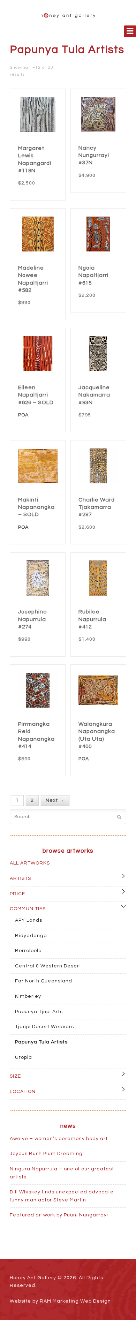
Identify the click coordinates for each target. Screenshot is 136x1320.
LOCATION (23, 1091)
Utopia (23, 1057)
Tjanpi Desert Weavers (44, 1026)
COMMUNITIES (28, 908)
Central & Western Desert (48, 966)
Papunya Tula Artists (41, 1042)
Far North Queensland (43, 981)
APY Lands (28, 920)
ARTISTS (20, 878)
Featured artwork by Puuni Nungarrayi (59, 1215)
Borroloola (28, 950)
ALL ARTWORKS (30, 863)
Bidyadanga (31, 935)
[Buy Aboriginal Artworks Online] (68, 14)
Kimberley (28, 996)
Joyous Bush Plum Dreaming (46, 1153)
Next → (55, 800)
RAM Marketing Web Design (75, 1301)
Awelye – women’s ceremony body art (59, 1138)
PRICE (17, 893)
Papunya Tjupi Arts (39, 1011)
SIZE (15, 1076)
